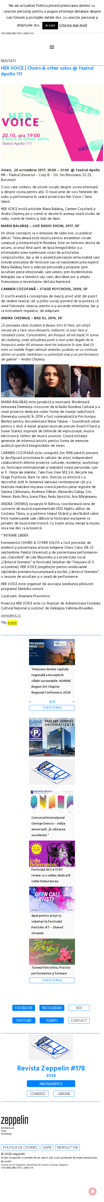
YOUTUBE (23, 1021)
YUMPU (52, 1021)
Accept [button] (50, 25)
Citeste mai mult (73, 25)
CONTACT (79, 1021)
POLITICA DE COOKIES (20, 1148)
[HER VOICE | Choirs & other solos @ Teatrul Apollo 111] (52, 123)
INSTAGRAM (52, 1008)
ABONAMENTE (51, 1084)
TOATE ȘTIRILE (52, 707)
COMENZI (37, 1094)
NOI (79, 1008)
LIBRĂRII (64, 1094)
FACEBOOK (23, 1008)
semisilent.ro (11, 616)
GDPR (47, 1148)
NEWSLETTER (67, 1148)
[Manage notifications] (93, 1191)
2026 (51, 1075)
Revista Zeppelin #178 (51, 1068)
